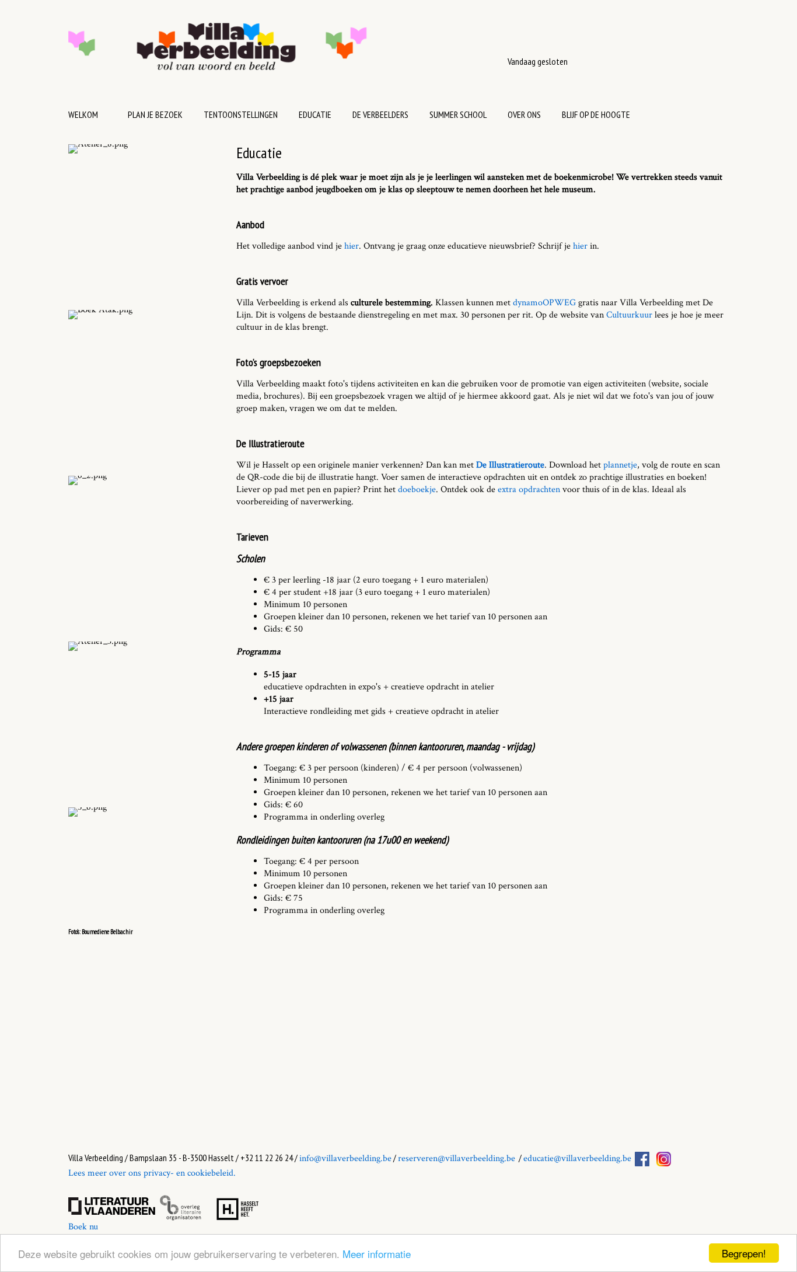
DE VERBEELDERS (380, 114)
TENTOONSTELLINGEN (241, 114)
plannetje (620, 465)
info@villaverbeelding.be (345, 1158)
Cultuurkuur (629, 315)
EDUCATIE (315, 114)
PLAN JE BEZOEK (155, 114)
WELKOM (83, 114)
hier (351, 246)
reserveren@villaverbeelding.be (456, 1158)
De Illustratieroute (510, 465)
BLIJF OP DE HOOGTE (596, 114)
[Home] (254, 52)
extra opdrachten (529, 489)
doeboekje (417, 489)
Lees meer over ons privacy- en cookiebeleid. (152, 1173)
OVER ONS (524, 114)
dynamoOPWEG (544, 303)
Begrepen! (744, 1253)
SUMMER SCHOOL (458, 114)
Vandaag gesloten (538, 61)
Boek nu (83, 1227)
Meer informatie (376, 1253)
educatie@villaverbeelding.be (577, 1158)
